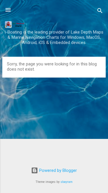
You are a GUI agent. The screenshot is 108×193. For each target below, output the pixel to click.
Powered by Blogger (57, 170)
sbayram (66, 182)
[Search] (99, 12)
